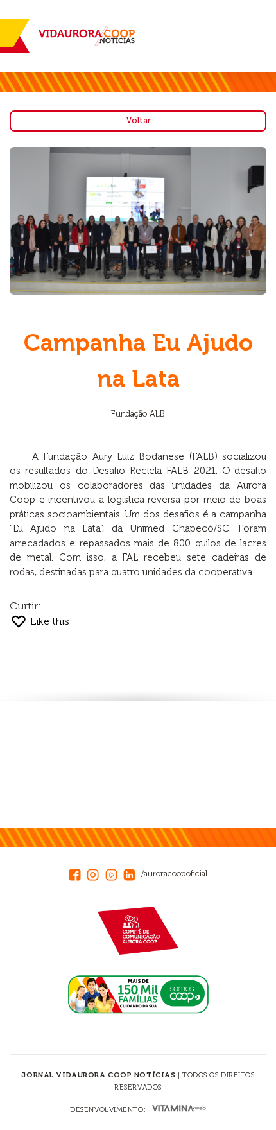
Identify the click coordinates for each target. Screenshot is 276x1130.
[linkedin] (132, 872)
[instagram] (96, 872)
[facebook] (78, 872)
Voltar (138, 120)
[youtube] (114, 872)
